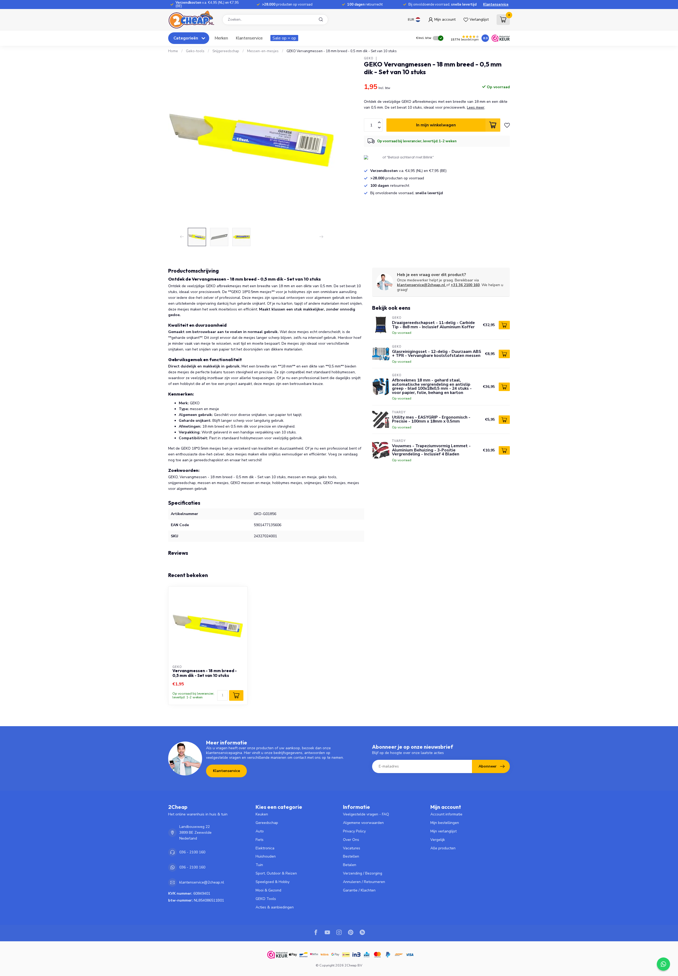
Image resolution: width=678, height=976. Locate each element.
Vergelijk (437, 839)
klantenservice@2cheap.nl (421, 284)
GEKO (368, 58)
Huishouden (266, 856)
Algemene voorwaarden (363, 822)
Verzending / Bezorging (362, 873)
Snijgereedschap (225, 51)
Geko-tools (195, 51)
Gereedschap (267, 822)
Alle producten (443, 848)
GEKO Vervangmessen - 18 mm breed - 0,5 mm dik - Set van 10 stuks (342, 51)
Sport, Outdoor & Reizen (276, 873)
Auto (260, 831)
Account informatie (446, 814)
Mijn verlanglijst (443, 831)
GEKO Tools (266, 898)
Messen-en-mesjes (263, 51)
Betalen (349, 864)
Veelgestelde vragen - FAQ (366, 814)
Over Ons (351, 839)
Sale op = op (284, 38)
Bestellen (351, 856)
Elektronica (265, 848)
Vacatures (351, 848)
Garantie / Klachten (359, 890)
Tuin (259, 864)
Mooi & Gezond (268, 890)
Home (173, 51)
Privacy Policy (354, 831)
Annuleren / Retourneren (364, 881)
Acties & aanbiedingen (275, 907)
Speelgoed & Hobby (272, 881)
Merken (221, 38)
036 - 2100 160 (192, 852)
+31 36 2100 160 (465, 284)
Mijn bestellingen (444, 822)
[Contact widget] (663, 964)
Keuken (262, 814)
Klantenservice (495, 4)
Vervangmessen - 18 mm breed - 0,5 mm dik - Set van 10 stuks (204, 673)
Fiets (260, 839)
